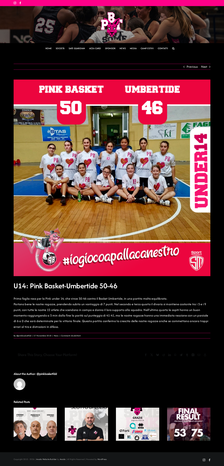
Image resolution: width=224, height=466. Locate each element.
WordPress (102, 459)
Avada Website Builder (46, 459)
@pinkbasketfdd (23, 335)
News (56, 335)
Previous (192, 66)
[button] (173, 48)
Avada (63, 459)
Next (204, 66)
